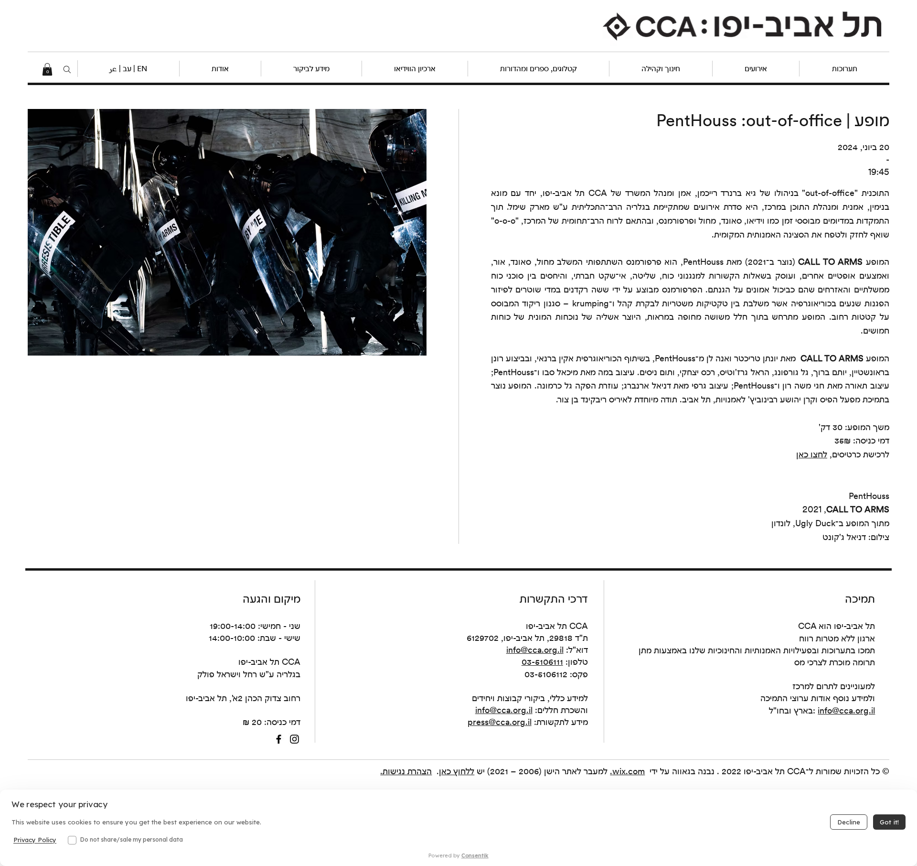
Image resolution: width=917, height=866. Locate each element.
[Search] (67, 69)
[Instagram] (294, 739)
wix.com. (627, 771)
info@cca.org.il (535, 650)
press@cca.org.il (500, 722)
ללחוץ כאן (456, 771)
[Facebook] (279, 739)
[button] (128, 68)
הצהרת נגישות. (406, 771)
